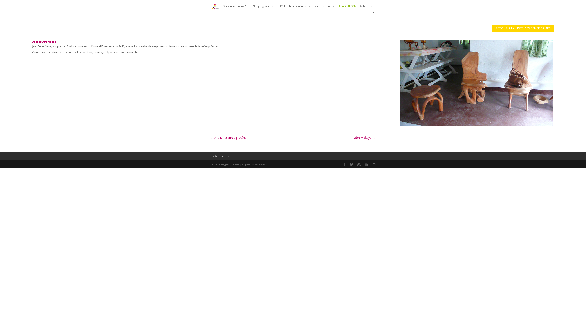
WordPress (261, 164)
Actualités (366, 6)
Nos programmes (263, 6)
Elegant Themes (230, 164)
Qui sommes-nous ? (234, 6)
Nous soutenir (323, 6)
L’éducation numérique (293, 6)
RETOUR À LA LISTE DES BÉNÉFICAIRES (523, 28)
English (214, 156)
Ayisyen (226, 156)
